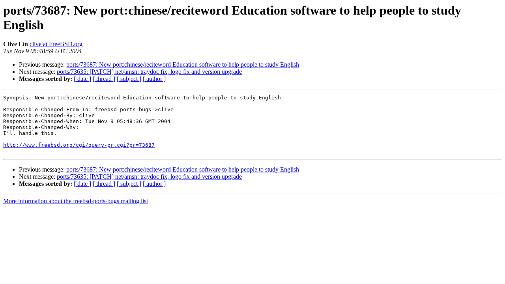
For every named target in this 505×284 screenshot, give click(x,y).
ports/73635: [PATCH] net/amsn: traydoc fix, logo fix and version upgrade (149, 71)
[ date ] (82, 78)
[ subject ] (129, 78)
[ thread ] (104, 78)
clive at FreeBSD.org (56, 44)
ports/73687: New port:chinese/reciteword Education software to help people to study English (182, 64)
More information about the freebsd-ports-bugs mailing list (75, 201)
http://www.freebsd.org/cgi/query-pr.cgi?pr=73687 (79, 145)
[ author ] (154, 78)
